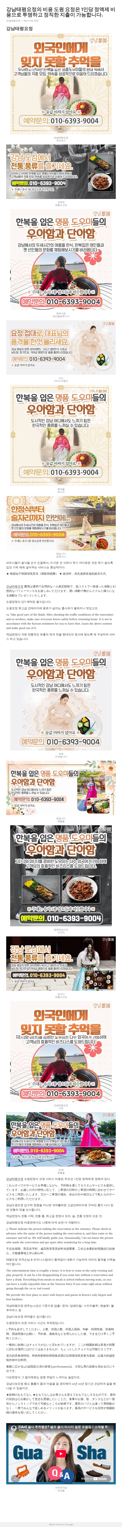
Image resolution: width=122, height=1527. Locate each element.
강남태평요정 (14, 586)
